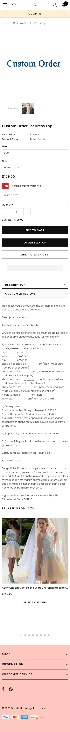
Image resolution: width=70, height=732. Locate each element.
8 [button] (49, 635)
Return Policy (44, 452)
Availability (8, 134)
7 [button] (45, 635)
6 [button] (41, 635)
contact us (33, 336)
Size (4, 146)
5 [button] (37, 635)
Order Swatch (35, 242)
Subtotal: (7, 219)
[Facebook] (3, 689)
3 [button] (29, 635)
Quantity (7, 204)
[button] (35, 266)
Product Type (10, 139)
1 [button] (21, 635)
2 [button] (25, 635)
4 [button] (33, 635)
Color (5, 161)
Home (5, 23)
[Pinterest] (11, 689)
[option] (35, 13)
